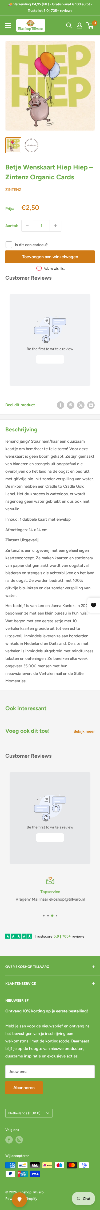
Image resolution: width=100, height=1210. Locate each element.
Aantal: (11, 225)
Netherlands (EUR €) (24, 1113)
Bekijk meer (84, 731)
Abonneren (24, 1087)
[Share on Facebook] (60, 405)
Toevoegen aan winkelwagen (50, 256)
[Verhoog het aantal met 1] (55, 225)
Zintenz (13, 189)
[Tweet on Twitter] (81, 405)
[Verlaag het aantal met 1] (27, 225)
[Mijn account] (79, 25)
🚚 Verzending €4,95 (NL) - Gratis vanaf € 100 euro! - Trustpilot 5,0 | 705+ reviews (50, 7)
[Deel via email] (91, 405)
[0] (90, 25)
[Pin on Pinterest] (70, 405)
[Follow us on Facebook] (9, 1140)
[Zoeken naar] (69, 25)
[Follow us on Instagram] (19, 1140)
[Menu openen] (8, 25)
